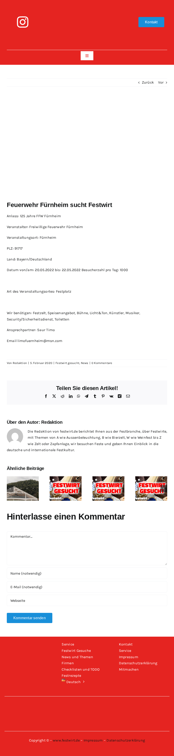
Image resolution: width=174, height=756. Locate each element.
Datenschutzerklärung (125, 740)
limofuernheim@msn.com (39, 341)
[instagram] (22, 22)
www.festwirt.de (66, 740)
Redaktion (20, 363)
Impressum (93, 740)
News (84, 363)
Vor (161, 82)
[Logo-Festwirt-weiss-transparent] (86, 6)
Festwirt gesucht (67, 363)
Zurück (148, 82)
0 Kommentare (102, 363)
